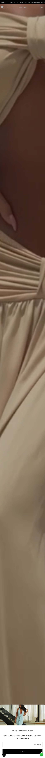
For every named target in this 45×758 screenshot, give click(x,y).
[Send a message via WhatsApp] (41, 754)
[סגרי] (3, 708)
